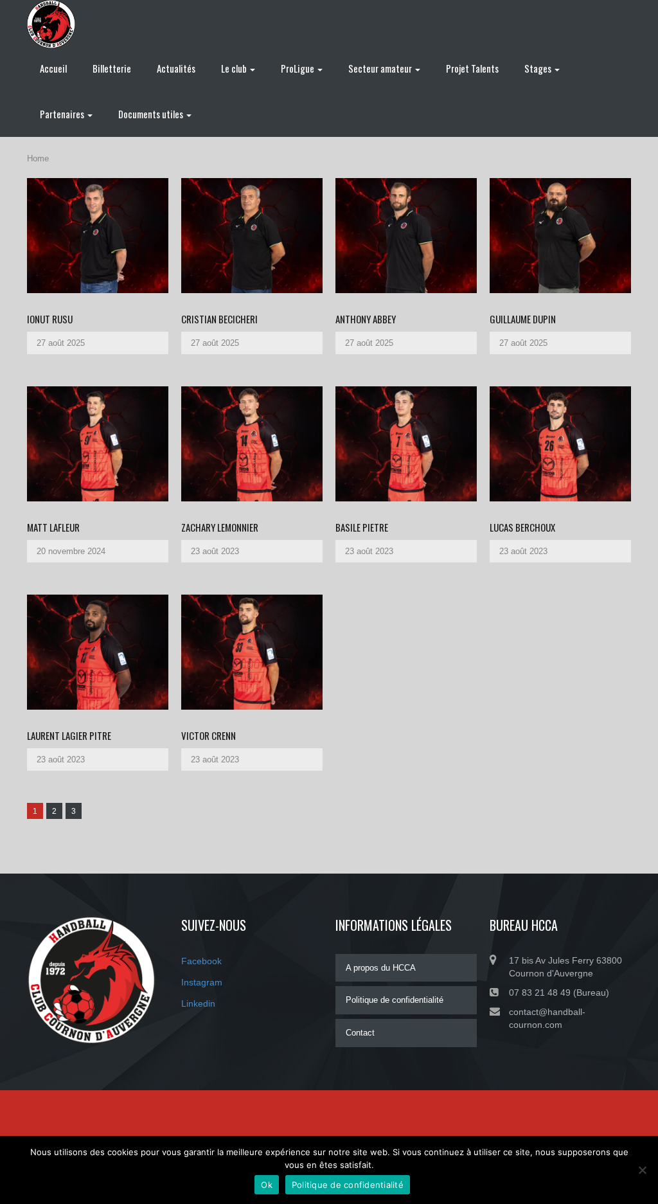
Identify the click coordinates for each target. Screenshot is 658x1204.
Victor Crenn (208, 735)
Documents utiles (151, 114)
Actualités (176, 68)
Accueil (53, 68)
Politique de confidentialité (394, 1000)
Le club (235, 68)
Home (38, 158)
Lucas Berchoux (522, 527)
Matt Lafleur (53, 527)
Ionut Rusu (50, 319)
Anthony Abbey (365, 319)
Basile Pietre (361, 527)
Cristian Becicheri (219, 319)
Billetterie (112, 68)
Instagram (201, 982)
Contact (360, 1033)
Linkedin (198, 1003)
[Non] (642, 1170)
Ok (266, 1185)
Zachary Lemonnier (219, 527)
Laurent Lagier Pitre (69, 735)
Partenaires (63, 114)
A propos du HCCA (381, 968)
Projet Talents (472, 68)
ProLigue (298, 68)
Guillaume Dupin (523, 319)
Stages (538, 68)
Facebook (201, 961)
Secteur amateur (381, 68)
